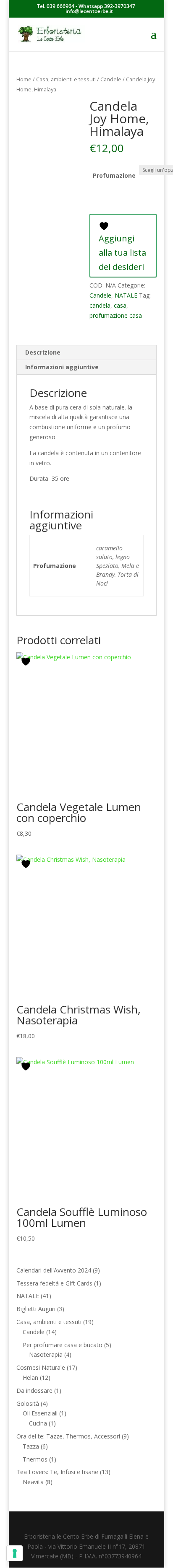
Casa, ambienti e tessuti (66, 79)
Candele (110, 79)
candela (99, 305)
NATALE (126, 295)
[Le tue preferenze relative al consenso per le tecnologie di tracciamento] (15, 1553)
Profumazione (114, 175)
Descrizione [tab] (42, 352)
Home (23, 79)
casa (120, 305)
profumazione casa (115, 315)
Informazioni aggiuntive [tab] (62, 367)
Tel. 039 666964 (55, 6)
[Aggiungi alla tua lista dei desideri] (27, 661)
